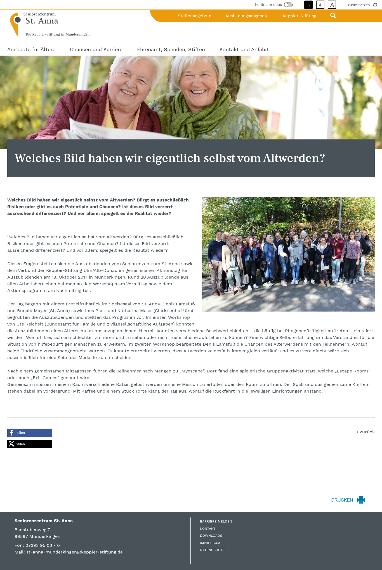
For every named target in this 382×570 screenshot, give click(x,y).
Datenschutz (212, 550)
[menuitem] (31, 49)
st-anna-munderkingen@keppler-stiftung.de (74, 552)
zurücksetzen (359, 5)
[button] (29, 433)
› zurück (366, 431)
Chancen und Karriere (96, 49)
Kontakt (207, 529)
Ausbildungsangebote (247, 15)
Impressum (210, 543)
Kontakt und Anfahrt (244, 49)
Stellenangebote (194, 15)
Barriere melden (216, 521)
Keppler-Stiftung (299, 15)
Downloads (211, 536)
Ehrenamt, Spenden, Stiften (171, 49)
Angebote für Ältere (31, 49)
